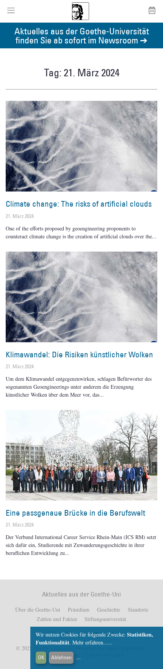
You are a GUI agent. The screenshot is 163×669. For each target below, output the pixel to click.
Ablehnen (61, 657)
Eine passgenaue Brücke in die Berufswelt (75, 513)
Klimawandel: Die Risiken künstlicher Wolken (79, 354)
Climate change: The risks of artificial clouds (79, 204)
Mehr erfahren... (90, 642)
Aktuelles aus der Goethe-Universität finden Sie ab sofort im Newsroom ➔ (81, 35)
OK (41, 657)
